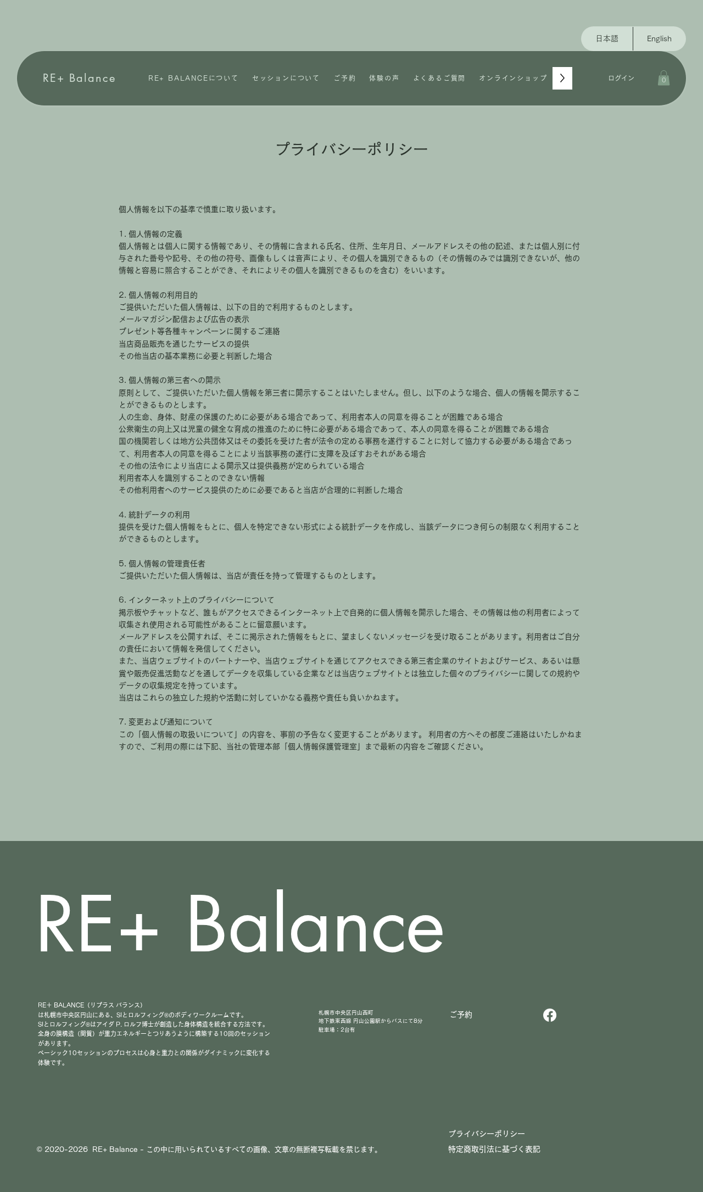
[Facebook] (549, 1015)
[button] (663, 77)
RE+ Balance (79, 78)
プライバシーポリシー (486, 1134)
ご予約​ (460, 1014)
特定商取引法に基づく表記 (498, 1149)
